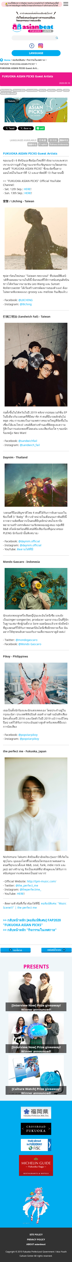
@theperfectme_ (30, 889)
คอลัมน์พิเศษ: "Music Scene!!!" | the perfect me (34, 905)
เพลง (59, 90)
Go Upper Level (15, 950)
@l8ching (26, 304)
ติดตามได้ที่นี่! (25, 549)
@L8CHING (25, 300)
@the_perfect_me (27, 885)
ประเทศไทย (32, 90)
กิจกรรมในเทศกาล (36, 59)
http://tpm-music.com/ (41, 881)
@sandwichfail (27, 441)
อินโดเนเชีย (6, 90)
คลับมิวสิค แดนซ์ (8, 93)
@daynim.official (29, 541)
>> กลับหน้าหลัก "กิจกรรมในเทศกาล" (30, 930)
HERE (27, 189)
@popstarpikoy (28, 735)
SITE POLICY (36, 1234)
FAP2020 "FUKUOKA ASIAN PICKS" (17, 63)
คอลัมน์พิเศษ (19, 59)
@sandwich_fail (30, 445)
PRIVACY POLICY (36, 1239)
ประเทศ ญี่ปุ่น (19, 90)
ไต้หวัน (42, 90)
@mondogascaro (26, 640)
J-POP (66, 90)
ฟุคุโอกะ (51, 90)
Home (7, 59)
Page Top (56, 950)
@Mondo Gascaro (29, 644)
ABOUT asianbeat (36, 1244)
